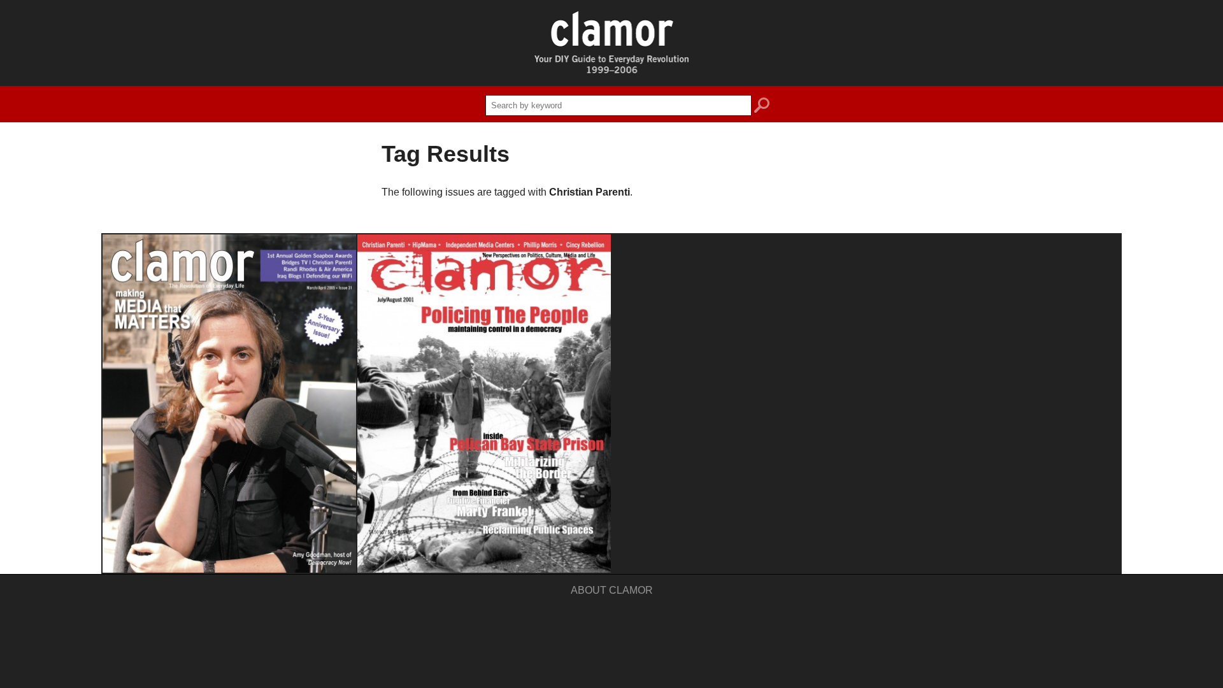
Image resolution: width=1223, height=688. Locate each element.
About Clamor (612, 590)
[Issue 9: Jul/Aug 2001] (484, 403)
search (761, 107)
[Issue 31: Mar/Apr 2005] (229, 403)
